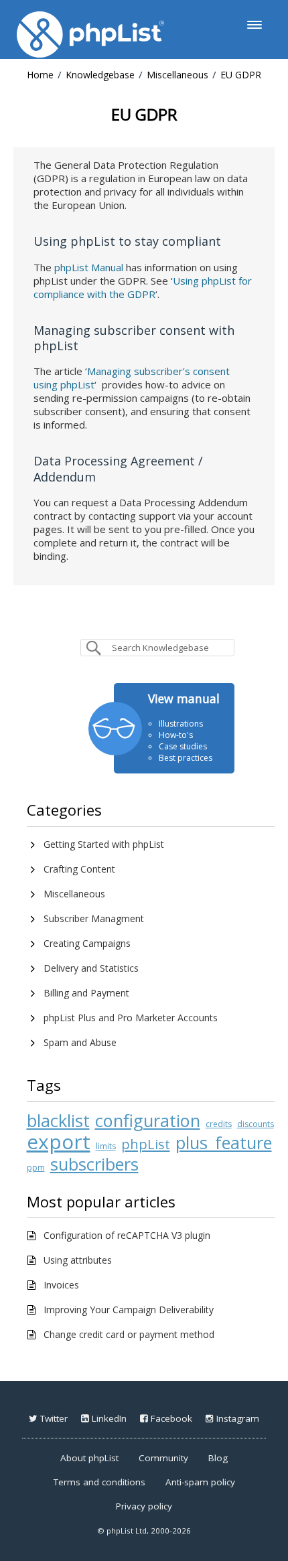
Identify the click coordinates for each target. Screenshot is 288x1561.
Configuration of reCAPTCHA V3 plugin (127, 1235)
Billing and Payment (86, 992)
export (58, 1141)
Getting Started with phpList (104, 844)
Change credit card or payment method (129, 1334)
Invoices (61, 1284)
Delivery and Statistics (91, 968)
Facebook (170, 1418)
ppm (36, 1167)
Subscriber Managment (94, 918)
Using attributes (78, 1260)
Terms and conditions (99, 1482)
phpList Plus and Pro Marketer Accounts (131, 1017)
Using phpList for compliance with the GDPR (142, 287)
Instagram (236, 1418)
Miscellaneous (177, 74)
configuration (147, 1120)
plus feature (223, 1142)
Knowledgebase (100, 74)
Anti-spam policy (200, 1482)
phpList (145, 1144)
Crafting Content (79, 869)
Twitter (53, 1418)
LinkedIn (108, 1418)
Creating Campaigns (87, 943)
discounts (255, 1124)
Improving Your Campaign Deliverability (129, 1309)
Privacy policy (144, 1506)
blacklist (58, 1120)
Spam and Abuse (80, 1042)
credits (219, 1124)
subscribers (94, 1164)
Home (40, 74)
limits (106, 1146)
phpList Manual (88, 267)
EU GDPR (240, 74)
